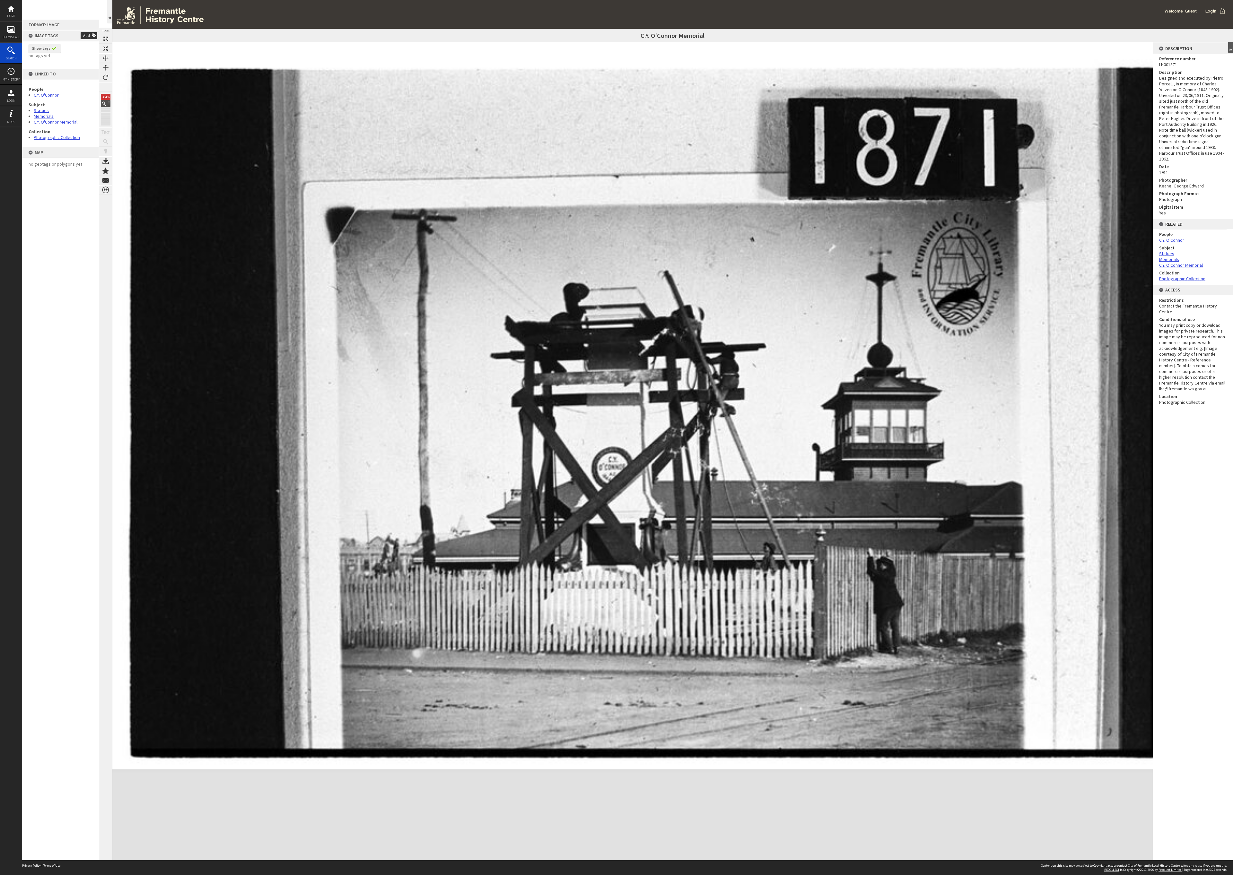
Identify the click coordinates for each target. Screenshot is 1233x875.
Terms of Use (51, 865)
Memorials (44, 116)
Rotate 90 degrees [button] (105, 77)
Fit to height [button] (105, 68)
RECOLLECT (1111, 870)
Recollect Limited (1170, 870)
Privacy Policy (31, 865)
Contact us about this (105, 180)
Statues (41, 110)
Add (86, 35)
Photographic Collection (57, 137)
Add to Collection (105, 171)
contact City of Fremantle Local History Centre (1148, 865)
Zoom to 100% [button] (105, 87)
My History (11, 79)
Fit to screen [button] (105, 48)
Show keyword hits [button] (105, 142)
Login (11, 101)
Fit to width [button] (105, 58)
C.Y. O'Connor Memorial (55, 122)
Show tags (41, 48)
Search (11, 58)
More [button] (11, 122)
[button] (105, 103)
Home (11, 16)
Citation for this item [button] (105, 190)
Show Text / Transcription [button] (105, 132)
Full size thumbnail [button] (105, 39)
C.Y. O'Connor (46, 95)
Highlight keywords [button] (105, 151)
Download (105, 161)
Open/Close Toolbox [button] (109, 11)
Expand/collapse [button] (1230, 47)
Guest (1191, 11)
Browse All (11, 37)
